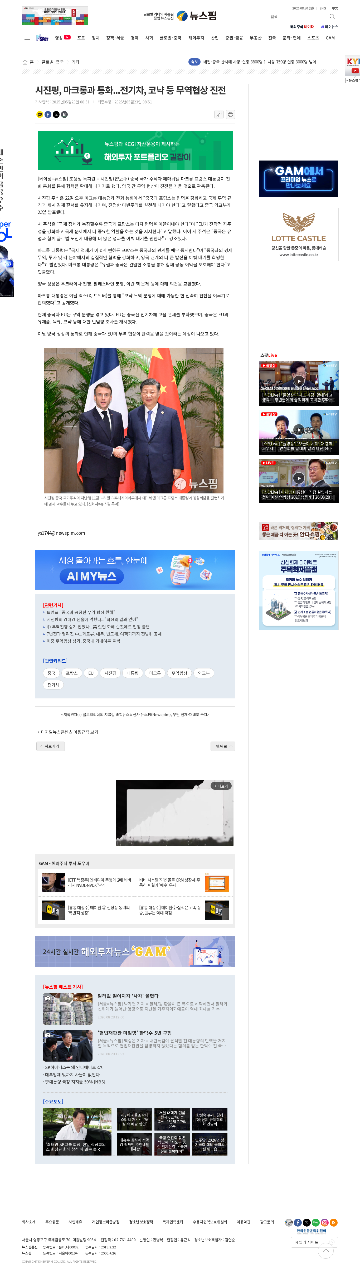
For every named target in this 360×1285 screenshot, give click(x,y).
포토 (81, 37)
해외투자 (196, 37)
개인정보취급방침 (105, 1221)
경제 (135, 37)
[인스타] (325, 1223)
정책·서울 (115, 37)
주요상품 (52, 1221)
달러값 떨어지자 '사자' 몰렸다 (128, 996)
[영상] (299, 383)
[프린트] (230, 114)
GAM (330, 37)
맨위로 (221, 746)
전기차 (53, 685)
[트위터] (307, 1223)
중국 (51, 673)
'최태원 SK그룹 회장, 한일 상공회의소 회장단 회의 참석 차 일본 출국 (76, 1146)
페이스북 (48, 114)
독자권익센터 (173, 1221)
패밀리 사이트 (306, 1242)
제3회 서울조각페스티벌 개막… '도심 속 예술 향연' (134, 1119)
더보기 (331, 62)
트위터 (56, 114)
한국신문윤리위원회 (311, 1231)
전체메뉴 (27, 38)
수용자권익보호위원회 (210, 1221)
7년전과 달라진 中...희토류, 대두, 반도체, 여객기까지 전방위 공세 (104, 634)
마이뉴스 (329, 26)
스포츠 (313, 37)
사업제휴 (75, 1221)
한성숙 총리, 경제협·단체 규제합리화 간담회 (209, 1119)
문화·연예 (292, 37)
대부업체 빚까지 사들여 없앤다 (72, 1074)
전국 (272, 37)
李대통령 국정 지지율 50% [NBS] (75, 1081)
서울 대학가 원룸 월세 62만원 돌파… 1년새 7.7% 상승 (172, 1119)
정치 (96, 37)
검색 (333, 16)
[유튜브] (289, 1223)
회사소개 (29, 1221)
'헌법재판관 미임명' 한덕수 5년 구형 (135, 1033)
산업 (215, 37)
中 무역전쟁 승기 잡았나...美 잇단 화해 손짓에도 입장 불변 (98, 626)
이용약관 (243, 1221)
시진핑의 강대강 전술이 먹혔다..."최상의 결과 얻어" (92, 619)
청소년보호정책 (141, 1221)
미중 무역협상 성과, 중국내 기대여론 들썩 (83, 641)
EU (91, 673)
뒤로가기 (52, 746)
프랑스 (72, 673)
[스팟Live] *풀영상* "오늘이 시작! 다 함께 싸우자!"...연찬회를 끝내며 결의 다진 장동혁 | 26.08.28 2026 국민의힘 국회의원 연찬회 (298, 446)
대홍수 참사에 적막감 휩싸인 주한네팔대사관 (134, 1144)
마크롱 (155, 673)
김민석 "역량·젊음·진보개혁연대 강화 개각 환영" (244, 61)
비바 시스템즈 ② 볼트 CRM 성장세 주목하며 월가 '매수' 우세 (169, 882)
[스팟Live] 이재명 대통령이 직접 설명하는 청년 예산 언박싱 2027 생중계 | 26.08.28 (297, 494)
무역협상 (179, 673)
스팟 (268, 355)
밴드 (64, 114)
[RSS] (334, 1223)
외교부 (204, 673)
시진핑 (110, 673)
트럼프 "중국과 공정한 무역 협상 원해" (81, 612)
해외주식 (302, 26)
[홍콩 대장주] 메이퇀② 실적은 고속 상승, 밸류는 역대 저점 (170, 910)
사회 (149, 37)
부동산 (256, 37)
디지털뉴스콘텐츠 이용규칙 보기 (69, 732)
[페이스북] (298, 1223)
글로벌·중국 (171, 37)
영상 (59, 37)
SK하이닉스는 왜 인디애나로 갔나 (75, 1067)
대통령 (133, 673)
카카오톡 (39, 114)
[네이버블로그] (316, 1223)
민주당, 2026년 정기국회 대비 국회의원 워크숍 (210, 1144)
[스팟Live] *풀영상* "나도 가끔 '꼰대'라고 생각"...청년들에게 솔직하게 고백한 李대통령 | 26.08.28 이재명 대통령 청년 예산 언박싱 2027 (298, 397)
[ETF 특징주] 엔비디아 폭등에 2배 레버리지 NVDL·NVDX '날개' (99, 882)
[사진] (68, 1008)
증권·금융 (234, 37)
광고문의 (267, 1221)
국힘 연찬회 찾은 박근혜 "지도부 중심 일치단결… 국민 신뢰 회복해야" (172, 1144)
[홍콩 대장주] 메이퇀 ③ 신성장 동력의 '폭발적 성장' (99, 910)
